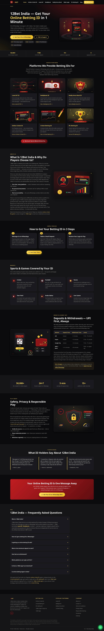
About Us (78, 601)
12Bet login (29, 214)
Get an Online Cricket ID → (19, 134)
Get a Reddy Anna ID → (75, 104)
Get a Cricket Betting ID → (47, 134)
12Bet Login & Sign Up (41, 608)
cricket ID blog (35, 583)
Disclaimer (78, 613)
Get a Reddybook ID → (46, 104)
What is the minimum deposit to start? (40, 548)
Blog (81, 2)
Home (24, 2)
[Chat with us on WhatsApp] (100, 627)
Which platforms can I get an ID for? (40, 560)
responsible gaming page (17, 424)
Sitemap (78, 615)
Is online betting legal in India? (40, 572)
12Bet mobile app (38, 581)
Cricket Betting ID (46, 125)
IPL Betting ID (74, 2)
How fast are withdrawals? (40, 554)
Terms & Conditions (80, 606)
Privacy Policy (79, 608)
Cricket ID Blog (59, 608)
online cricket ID (35, 577)
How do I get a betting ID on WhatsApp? (40, 537)
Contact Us (78, 603)
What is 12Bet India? (40, 519)
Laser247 (41, 2)
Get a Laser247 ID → (17, 104)
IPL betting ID (40, 579)
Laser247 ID (15, 95)
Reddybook (48, 2)
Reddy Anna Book (57, 2)
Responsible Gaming (81, 611)
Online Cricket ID (32, 2)
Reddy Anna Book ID (75, 95)
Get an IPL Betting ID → (75, 134)
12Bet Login (66, 2)
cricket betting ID (15, 579)
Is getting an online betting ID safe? (40, 542)
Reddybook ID (44, 95)
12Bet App (38, 611)
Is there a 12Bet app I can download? (40, 566)
